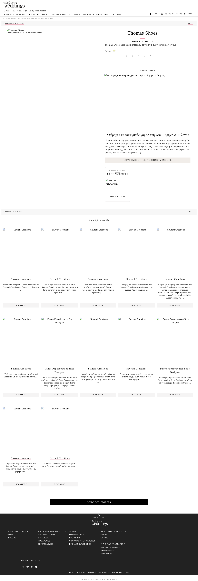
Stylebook (43, 538)
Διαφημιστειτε (107, 550)
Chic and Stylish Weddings (82, 541)
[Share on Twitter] (133, 55)
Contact (92, 572)
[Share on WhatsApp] (151, 55)
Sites (73, 531)
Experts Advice (45, 544)
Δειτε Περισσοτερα (99, 502)
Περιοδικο (11, 538)
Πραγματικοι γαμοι (46, 535)
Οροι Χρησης (104, 572)
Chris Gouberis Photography (31, 33)
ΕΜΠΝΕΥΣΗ (88, 14)
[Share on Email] (145, 55)
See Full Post (146, 70)
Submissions (106, 554)
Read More (21, 305)
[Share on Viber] (157, 55)
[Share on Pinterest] (139, 55)
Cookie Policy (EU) (120, 572)
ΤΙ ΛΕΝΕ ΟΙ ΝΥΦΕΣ (57, 14)
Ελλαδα (103, 535)
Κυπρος (104, 538)
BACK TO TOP (99, 518)
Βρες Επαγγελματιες (114, 531)
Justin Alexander (117, 174)
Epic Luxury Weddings (80, 544)
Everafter (74, 538)
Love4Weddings (17, 531)
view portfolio (117, 196)
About (10, 535)
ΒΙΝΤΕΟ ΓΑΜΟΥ (103, 14)
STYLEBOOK (74, 14)
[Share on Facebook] (127, 55)
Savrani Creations (21, 279)
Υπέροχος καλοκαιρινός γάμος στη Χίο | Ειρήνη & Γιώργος (148, 135)
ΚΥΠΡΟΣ (117, 14)
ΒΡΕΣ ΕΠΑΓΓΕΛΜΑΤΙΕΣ (14, 14)
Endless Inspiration (52, 531)
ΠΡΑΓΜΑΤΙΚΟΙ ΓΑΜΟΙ (37, 14)
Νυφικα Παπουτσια (14, 23)
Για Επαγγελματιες (112, 544)
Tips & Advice (44, 541)
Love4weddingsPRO (109, 547)
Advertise (81, 572)
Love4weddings (77, 535)
